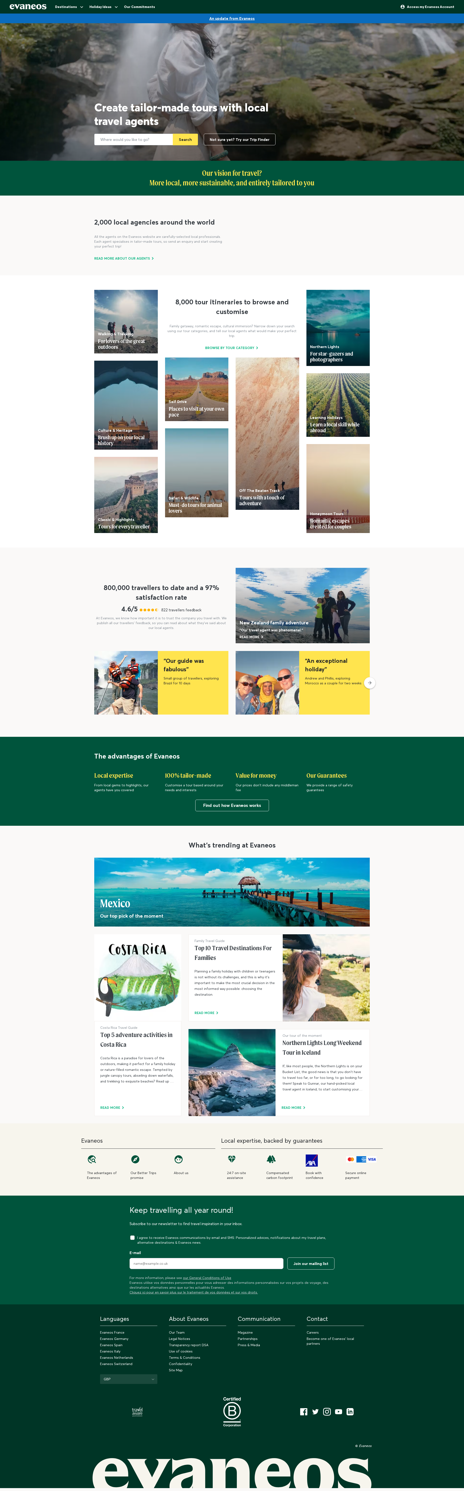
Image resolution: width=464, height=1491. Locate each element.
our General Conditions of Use (207, 1278)
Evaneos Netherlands (116, 1357)
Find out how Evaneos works (232, 805)
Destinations (66, 7)
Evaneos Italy (110, 1351)
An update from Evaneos (232, 18)
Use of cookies (181, 1351)
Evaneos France (112, 1332)
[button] (370, 683)
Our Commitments (139, 7)
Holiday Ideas (100, 7)
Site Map (176, 1370)
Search (185, 139)
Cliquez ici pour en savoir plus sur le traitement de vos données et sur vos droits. (194, 1292)
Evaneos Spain (111, 1345)
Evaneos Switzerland (116, 1364)
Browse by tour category (229, 348)
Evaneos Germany (114, 1339)
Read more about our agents (122, 258)
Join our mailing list (310, 1263)
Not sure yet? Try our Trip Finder (239, 139)
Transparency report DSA (189, 1345)
